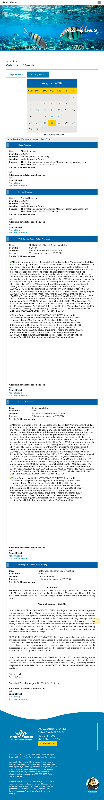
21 (66, 116)
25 (45, 123)
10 (37, 110)
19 (52, 116)
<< (30, 83)
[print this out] (13, 61)
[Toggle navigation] (100, 2)
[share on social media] (16, 61)
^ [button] (97, 620)
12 (52, 110)
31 (37, 129)
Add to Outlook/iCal (18, 185)
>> (74, 83)
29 (73, 123)
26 (52, 123)
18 (45, 116)
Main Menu (10, 2)
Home (8, 61)
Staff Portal (47, 743)
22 (73, 116)
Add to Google (15, 183)
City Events (16, 74)
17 (37, 116)
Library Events (38, 74)
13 (59, 110)
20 (59, 116)
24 (37, 123)
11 (45, 110)
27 (59, 123)
